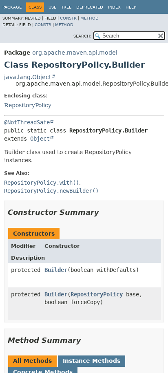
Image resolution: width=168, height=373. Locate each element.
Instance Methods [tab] (91, 361)
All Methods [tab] (32, 361)
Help (131, 7)
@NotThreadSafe (27, 122)
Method (89, 18)
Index (114, 7)
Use (52, 7)
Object (40, 138)
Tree (66, 7)
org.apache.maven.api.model (74, 52)
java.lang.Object (27, 77)
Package (12, 7)
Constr (68, 18)
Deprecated (89, 7)
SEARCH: (82, 36)
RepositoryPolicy (27, 105)
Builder (55, 270)
